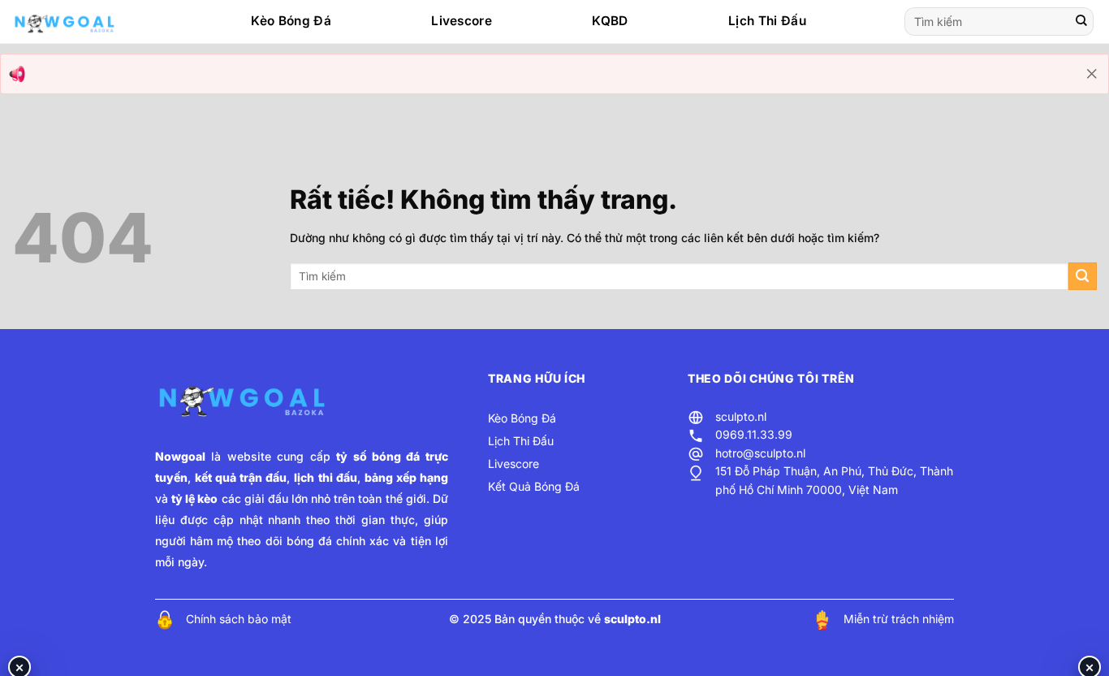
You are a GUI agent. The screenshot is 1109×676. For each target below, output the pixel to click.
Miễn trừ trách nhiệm (899, 619)
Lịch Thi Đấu (767, 20)
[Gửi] (1081, 22)
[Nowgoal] (80, 22)
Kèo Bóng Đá (290, 20)
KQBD (610, 20)
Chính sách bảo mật (238, 619)
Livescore (461, 20)
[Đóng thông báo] (1092, 73)
